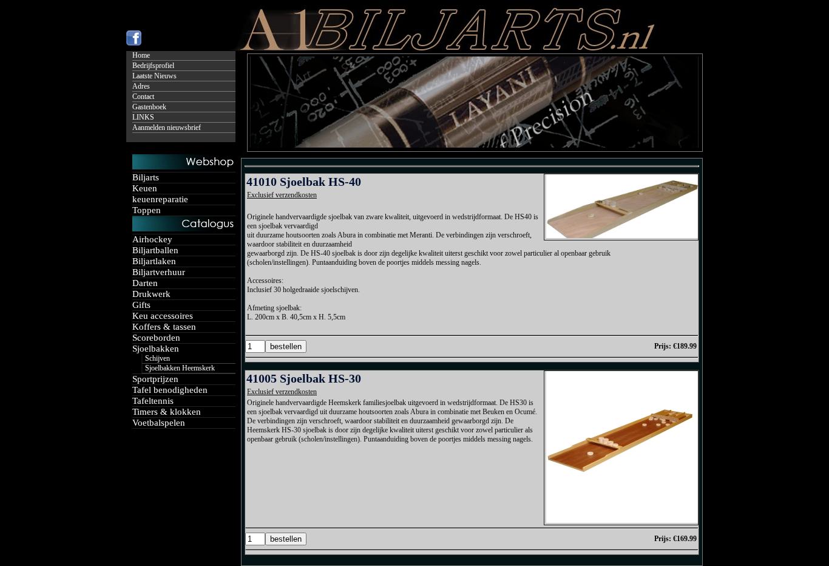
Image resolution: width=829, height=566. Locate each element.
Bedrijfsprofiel (153, 65)
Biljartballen (155, 250)
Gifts (141, 305)
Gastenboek (149, 107)
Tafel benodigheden (170, 390)
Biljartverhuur (158, 272)
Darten (145, 283)
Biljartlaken (154, 261)
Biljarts (145, 177)
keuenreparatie (160, 199)
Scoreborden (156, 338)
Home (141, 55)
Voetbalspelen (158, 423)
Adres (141, 86)
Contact (143, 96)
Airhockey (152, 239)
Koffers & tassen (164, 327)
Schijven (157, 358)
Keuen (144, 188)
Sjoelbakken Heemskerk (180, 368)
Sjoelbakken (155, 348)
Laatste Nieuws (154, 76)
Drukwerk (151, 294)
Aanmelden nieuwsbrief (166, 127)
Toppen (146, 210)
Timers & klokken (166, 412)
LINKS (143, 117)
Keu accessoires (162, 316)
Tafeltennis (153, 401)
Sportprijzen (155, 379)
